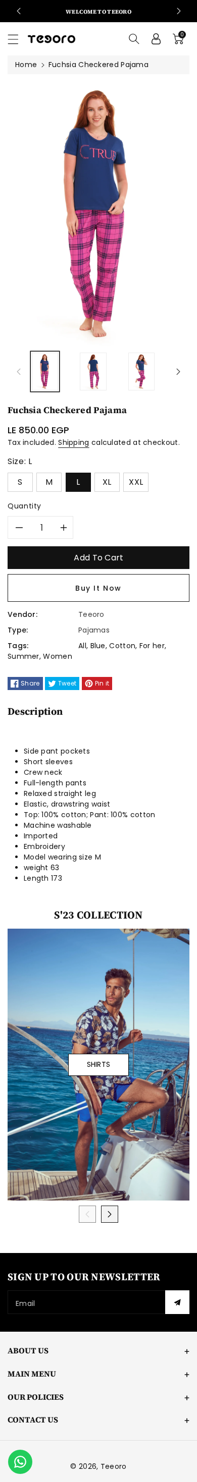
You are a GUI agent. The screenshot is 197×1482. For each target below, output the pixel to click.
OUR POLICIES (36, 1396)
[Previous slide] (19, 11)
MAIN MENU (32, 1373)
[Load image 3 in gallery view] (141, 371)
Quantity (24, 506)
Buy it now (98, 588)
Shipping (73, 442)
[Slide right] (178, 372)
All (82, 646)
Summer (23, 656)
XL (107, 482)
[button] (18, 39)
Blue (98, 646)
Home (26, 65)
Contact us (33, 1419)
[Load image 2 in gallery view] (93, 371)
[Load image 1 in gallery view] (45, 371)
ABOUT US (28, 1350)
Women (57, 656)
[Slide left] (19, 372)
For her (152, 646)
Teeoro (114, 1466)
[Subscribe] (177, 1302)
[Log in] (156, 39)
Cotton (122, 646)
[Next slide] (179, 11)
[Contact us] (20, 1462)
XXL (136, 482)
